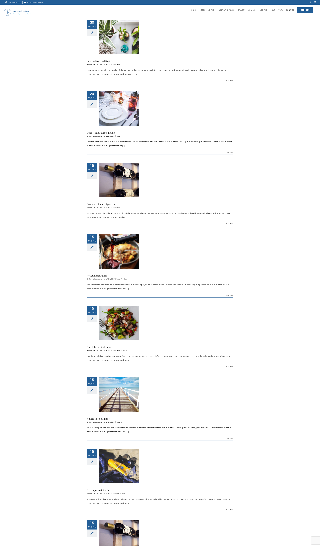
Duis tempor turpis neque (101, 132)
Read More (229, 81)
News (118, 64)
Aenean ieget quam (97, 275)
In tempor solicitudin (98, 490)
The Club (124, 279)
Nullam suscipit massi (98, 418)
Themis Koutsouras (95, 64)
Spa (122, 422)
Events (118, 493)
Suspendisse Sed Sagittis (100, 61)
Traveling (124, 350)
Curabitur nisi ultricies (99, 347)
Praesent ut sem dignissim (101, 204)
